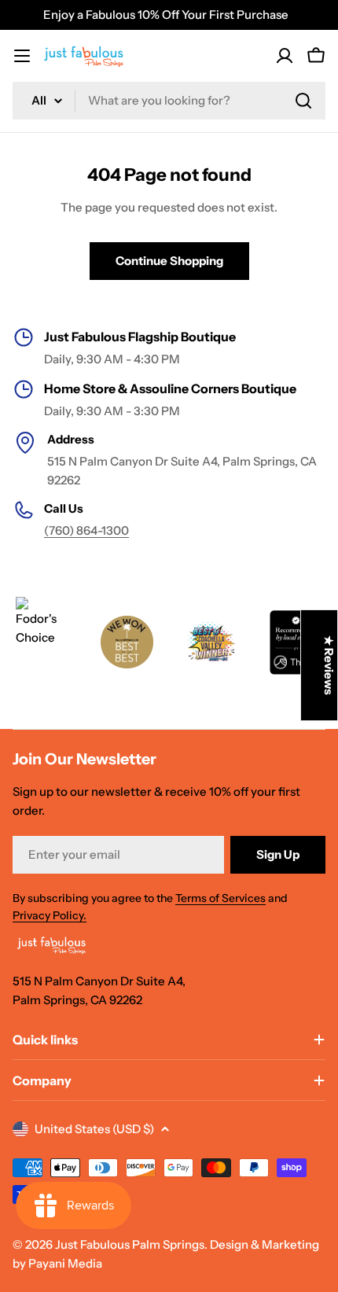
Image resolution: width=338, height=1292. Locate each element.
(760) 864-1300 (86, 530)
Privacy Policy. (49, 915)
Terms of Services (220, 898)
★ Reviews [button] (328, 665)
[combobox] (169, 101)
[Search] (303, 100)
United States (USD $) (94, 1128)
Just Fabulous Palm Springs (129, 1244)
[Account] (284, 55)
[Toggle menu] (22, 55)
